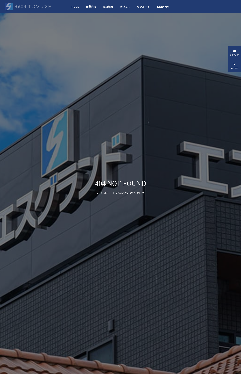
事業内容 (91, 7)
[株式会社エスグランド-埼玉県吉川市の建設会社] (28, 6)
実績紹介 (108, 7)
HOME (75, 7)
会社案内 (125, 7)
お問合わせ (163, 7)
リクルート (143, 7)
